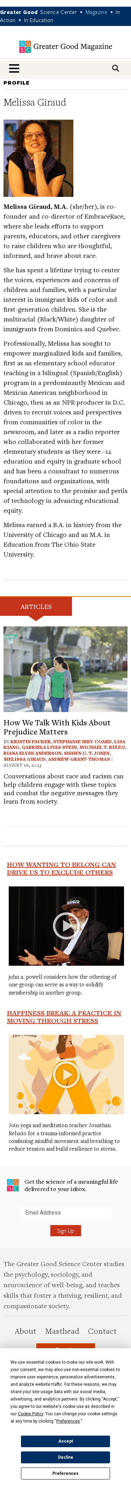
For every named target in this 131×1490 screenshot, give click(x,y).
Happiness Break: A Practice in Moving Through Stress (64, 1016)
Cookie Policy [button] (30, 1413)
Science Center (58, 11)
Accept (65, 1441)
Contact (102, 1330)
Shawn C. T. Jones (87, 753)
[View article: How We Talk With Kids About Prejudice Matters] (65, 668)
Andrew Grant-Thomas (79, 759)
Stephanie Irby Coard (82, 741)
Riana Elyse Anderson (32, 753)
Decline (65, 1457)
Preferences (65, 1473)
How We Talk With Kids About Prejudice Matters (57, 727)
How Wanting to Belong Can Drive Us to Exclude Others (61, 868)
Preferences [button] (68, 1421)
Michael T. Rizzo (102, 747)
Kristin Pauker (30, 741)
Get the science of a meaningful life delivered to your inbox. (71, 1185)
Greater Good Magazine (65, 47)
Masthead (62, 1330)
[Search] (115, 68)
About (25, 1330)
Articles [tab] (36, 606)
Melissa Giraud (24, 759)
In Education (38, 20)
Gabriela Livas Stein (49, 747)
